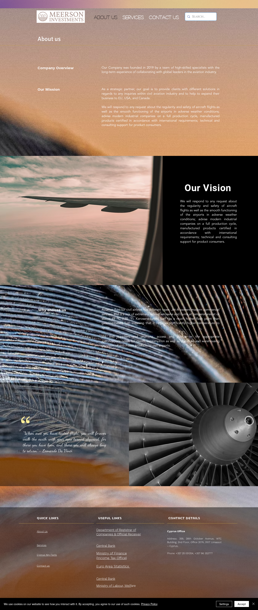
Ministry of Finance (111, 553)
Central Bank (105, 546)
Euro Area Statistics (113, 566)
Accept (242, 604)
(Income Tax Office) (111, 558)
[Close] (253, 604)
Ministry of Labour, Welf (113, 586)
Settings (224, 604)
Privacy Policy (149, 604)
